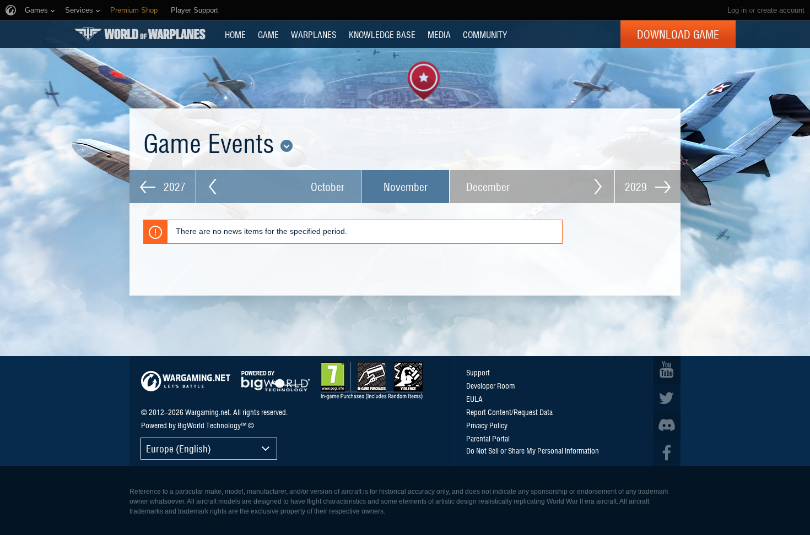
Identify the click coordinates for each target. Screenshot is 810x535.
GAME (268, 34)
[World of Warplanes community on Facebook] (667, 452)
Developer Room (490, 385)
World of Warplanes (140, 34)
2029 (637, 186)
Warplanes (314, 34)
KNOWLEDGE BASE (382, 34)
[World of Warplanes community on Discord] (667, 425)
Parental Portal (488, 438)
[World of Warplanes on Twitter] (667, 397)
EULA (474, 398)
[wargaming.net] (185, 381)
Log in (737, 10)
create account (780, 10)
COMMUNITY (485, 34)
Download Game (678, 34)
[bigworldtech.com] (275, 381)
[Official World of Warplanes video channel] (667, 370)
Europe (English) (178, 448)
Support (478, 372)
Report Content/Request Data (509, 411)
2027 (173, 186)
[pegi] (372, 381)
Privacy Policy (486, 424)
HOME (235, 34)
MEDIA (439, 34)
